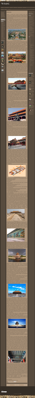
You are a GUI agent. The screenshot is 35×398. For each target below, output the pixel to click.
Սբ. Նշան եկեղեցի (3, 38)
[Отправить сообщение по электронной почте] (12, 381)
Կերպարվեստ (2, 7)
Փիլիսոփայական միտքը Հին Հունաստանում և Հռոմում (32, 52)
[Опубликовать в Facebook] (15, 381)
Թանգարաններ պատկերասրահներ (31, 28)
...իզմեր (30, 26)
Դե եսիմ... (5, 3)
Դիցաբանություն (24, 7)
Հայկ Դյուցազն (4, 55)
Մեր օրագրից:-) (30, 12)
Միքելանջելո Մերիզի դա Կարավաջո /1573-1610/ (32, 110)
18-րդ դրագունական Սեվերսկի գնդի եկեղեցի (3, 23)
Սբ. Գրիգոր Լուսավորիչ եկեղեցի (2, 33)
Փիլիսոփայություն (15, 7)
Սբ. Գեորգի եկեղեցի (2, 31)
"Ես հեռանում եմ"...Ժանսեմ (31, 47)
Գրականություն (11, 7)
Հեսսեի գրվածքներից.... (31, 65)
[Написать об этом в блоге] (14, 381)
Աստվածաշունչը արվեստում (31, 27)
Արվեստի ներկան (31, 18)
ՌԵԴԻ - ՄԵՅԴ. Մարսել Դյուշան (4, 53)
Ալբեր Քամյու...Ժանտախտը (32, 62)
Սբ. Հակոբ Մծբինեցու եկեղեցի (2, 36)
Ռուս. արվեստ (9, 9)
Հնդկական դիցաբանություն (32, 88)
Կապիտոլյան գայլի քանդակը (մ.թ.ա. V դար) (32, 61)
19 (29, 37)
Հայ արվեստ (6, 9)
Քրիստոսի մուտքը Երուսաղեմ (31, 64)
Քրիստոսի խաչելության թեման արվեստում (32, 45)
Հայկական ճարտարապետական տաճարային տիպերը (32, 55)
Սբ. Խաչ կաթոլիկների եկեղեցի (2, 34)
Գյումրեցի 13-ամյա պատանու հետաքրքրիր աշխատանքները (31, 75)
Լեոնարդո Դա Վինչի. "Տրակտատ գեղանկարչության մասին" (32, 82)
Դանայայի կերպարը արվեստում (32, 50)
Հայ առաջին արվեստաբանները (31, 35)
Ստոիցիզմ (4, 60)
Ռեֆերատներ (30, 19)
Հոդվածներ (30, 24)
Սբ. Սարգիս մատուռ (2, 39)
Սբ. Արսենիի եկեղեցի (2, 30)
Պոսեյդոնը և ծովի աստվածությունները (32, 57)
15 (29, 38)
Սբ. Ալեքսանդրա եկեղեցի (3, 27)
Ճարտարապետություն (7, 7)
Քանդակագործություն (20, 7)
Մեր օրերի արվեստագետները (31, 16)
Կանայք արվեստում (31, 34)
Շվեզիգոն (31, 46)
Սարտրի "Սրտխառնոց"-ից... (32, 49)
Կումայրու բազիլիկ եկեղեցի (3, 24)
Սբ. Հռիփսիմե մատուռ (2, 37)
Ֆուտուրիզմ (4, 63)
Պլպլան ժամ (2, 26)
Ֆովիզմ (32, 104)
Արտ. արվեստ (2, 9)
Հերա (30, 48)
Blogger (20, 393)
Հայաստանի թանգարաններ (30, 30)
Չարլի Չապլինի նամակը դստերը (31, 53)
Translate (5, 392)
